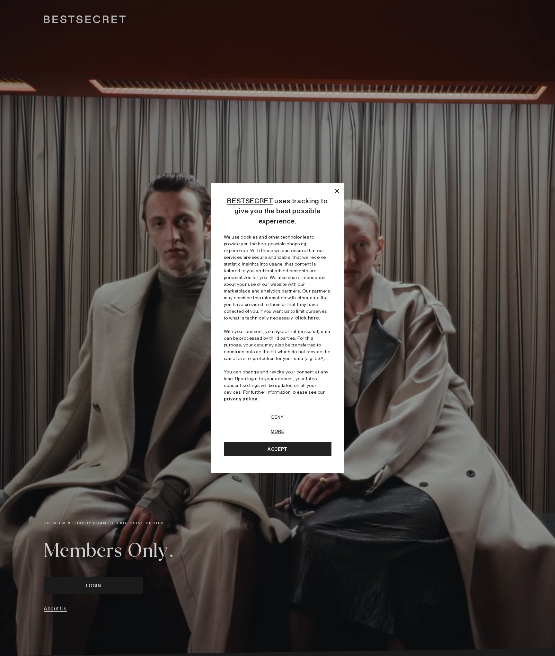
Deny (277, 417)
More (277, 431)
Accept (277, 449)
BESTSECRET (250, 201)
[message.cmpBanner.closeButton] (337, 190)
